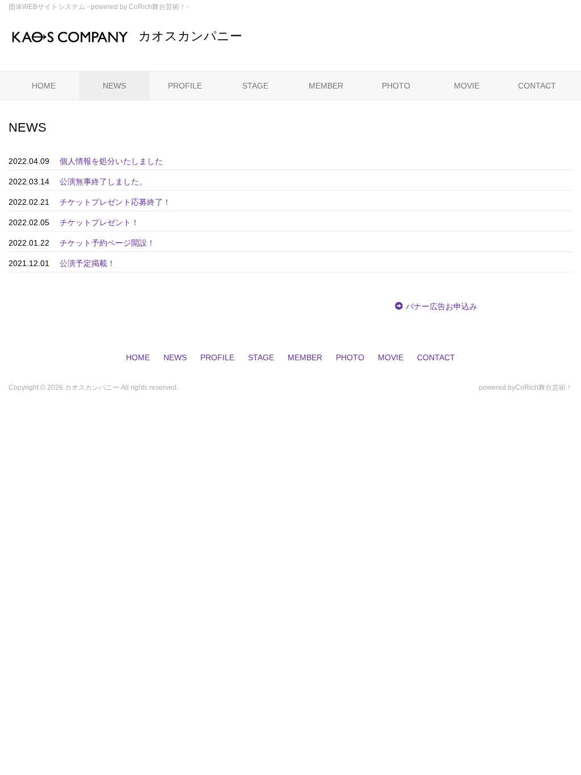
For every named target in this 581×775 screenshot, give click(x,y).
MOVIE (466, 85)
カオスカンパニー (190, 36)
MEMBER (326, 85)
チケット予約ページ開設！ (107, 242)
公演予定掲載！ (87, 263)
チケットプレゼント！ (99, 222)
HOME (44, 85)
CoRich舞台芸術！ (543, 387)
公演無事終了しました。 (103, 181)
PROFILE (185, 85)
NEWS (114, 85)
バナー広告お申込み (441, 306)
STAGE (255, 85)
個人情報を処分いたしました (111, 161)
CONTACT (537, 85)
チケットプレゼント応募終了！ (115, 202)
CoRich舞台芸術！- (158, 7)
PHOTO (396, 85)
